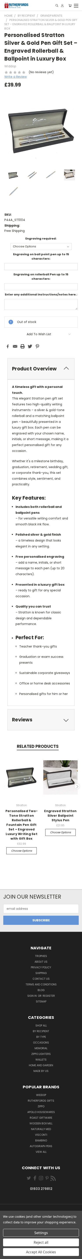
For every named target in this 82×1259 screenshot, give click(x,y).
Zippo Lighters (41, 1054)
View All (41, 1152)
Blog (41, 990)
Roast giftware (41, 1118)
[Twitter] (30, 346)
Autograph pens (41, 1146)
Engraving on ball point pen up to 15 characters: (41, 256)
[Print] (22, 346)
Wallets (41, 1059)
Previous (5, 786)
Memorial (41, 1048)
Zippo (41, 1106)
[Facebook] (7, 346)
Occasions (41, 1042)
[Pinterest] (37, 346)
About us (41, 962)
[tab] (41, 368)
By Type (41, 1037)
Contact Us (41, 979)
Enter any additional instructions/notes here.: (41, 294)
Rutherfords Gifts (41, 1101)
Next (77, 786)
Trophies (41, 956)
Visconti (41, 1135)
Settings (41, 1232)
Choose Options (21, 851)
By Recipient (41, 1031)
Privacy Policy (41, 967)
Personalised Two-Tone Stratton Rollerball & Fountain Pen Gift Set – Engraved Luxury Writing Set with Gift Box (21, 825)
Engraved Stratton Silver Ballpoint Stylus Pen (60, 815)
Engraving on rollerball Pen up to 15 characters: (41, 276)
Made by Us (41, 1071)
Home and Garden (41, 1065)
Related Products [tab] (38, 746)
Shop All (41, 1025)
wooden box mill (41, 1123)
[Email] (15, 346)
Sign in (32, 996)
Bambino (41, 1140)
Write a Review (15, 77)
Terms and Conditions (41, 984)
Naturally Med (41, 1129)
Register (49, 996)
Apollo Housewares (41, 1112)
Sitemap (41, 1001)
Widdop (41, 1095)
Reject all (41, 1242)
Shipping (41, 973)
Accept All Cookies (41, 1252)
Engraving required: (41, 238)
